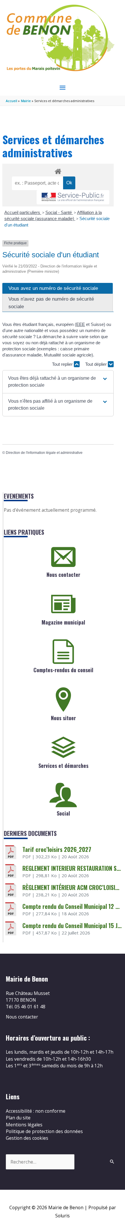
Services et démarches (63, 765)
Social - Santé (59, 212)
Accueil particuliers (22, 212)
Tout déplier (96, 364)
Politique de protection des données (44, 1131)
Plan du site (18, 1117)
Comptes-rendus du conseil (63, 670)
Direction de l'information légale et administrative (44, 453)
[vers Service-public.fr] (73, 197)
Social (63, 813)
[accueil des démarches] (58, 170)
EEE (80, 324)
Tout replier (63, 364)
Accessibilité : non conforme (35, 1111)
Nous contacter (63, 574)
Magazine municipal (63, 622)
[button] (58, 381)
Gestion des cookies (27, 1138)
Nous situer (63, 718)
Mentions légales (24, 1124)
